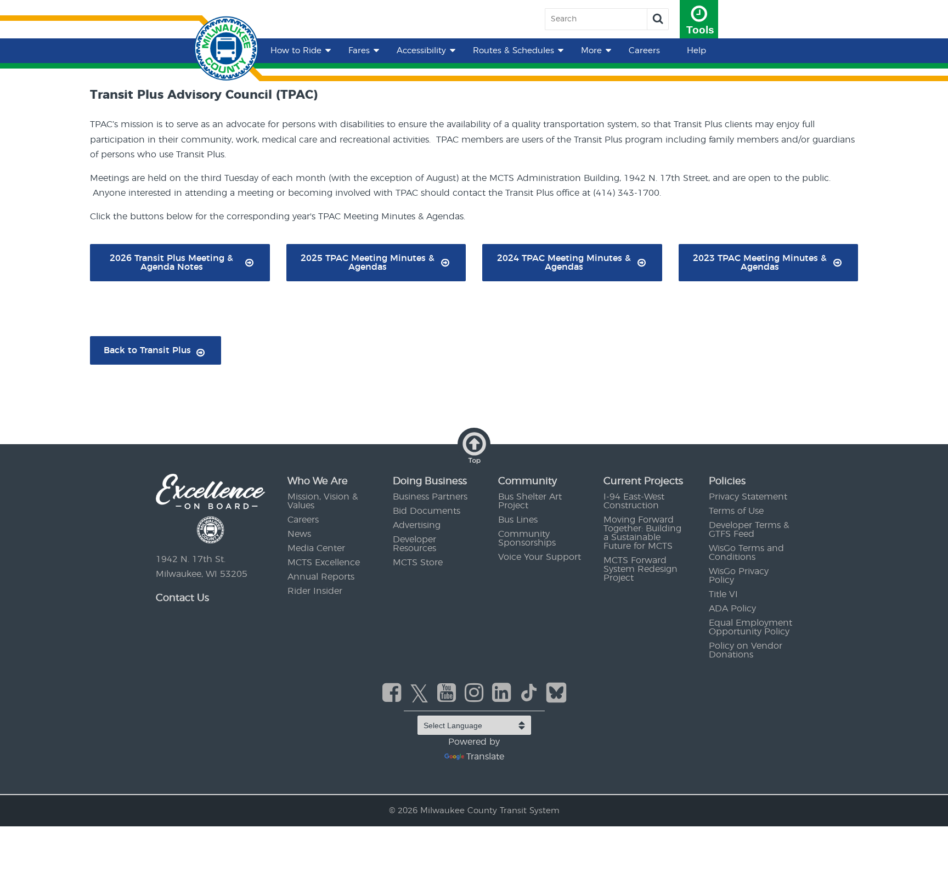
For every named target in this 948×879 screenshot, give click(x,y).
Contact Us (182, 598)
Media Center (316, 548)
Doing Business (430, 481)
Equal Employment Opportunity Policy (750, 627)
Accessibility (421, 51)
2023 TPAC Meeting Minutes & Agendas (760, 262)
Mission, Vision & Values (322, 501)
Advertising (417, 525)
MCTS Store (418, 562)
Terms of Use (736, 511)
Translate (485, 756)
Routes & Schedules (513, 51)
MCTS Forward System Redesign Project (640, 569)
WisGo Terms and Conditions (746, 553)
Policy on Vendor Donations (745, 650)
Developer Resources (414, 544)
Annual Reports (320, 576)
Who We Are (317, 481)
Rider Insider (314, 591)
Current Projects (643, 481)
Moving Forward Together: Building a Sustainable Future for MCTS (642, 533)
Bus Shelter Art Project (530, 501)
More (591, 51)
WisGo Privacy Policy (739, 576)
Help (696, 51)
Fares (359, 51)
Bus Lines (518, 519)
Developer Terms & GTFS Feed (749, 529)
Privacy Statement (748, 496)
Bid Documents (426, 511)
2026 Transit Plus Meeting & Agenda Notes (171, 262)
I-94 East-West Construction (633, 501)
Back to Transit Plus (147, 350)
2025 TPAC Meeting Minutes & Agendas (368, 262)
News (299, 534)
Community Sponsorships (527, 538)
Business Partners (430, 496)
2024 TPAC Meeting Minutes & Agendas (564, 262)
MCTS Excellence (323, 562)
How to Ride (295, 51)
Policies (727, 481)
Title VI (723, 594)
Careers (644, 51)
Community (527, 481)
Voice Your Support (539, 557)
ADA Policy (732, 608)
